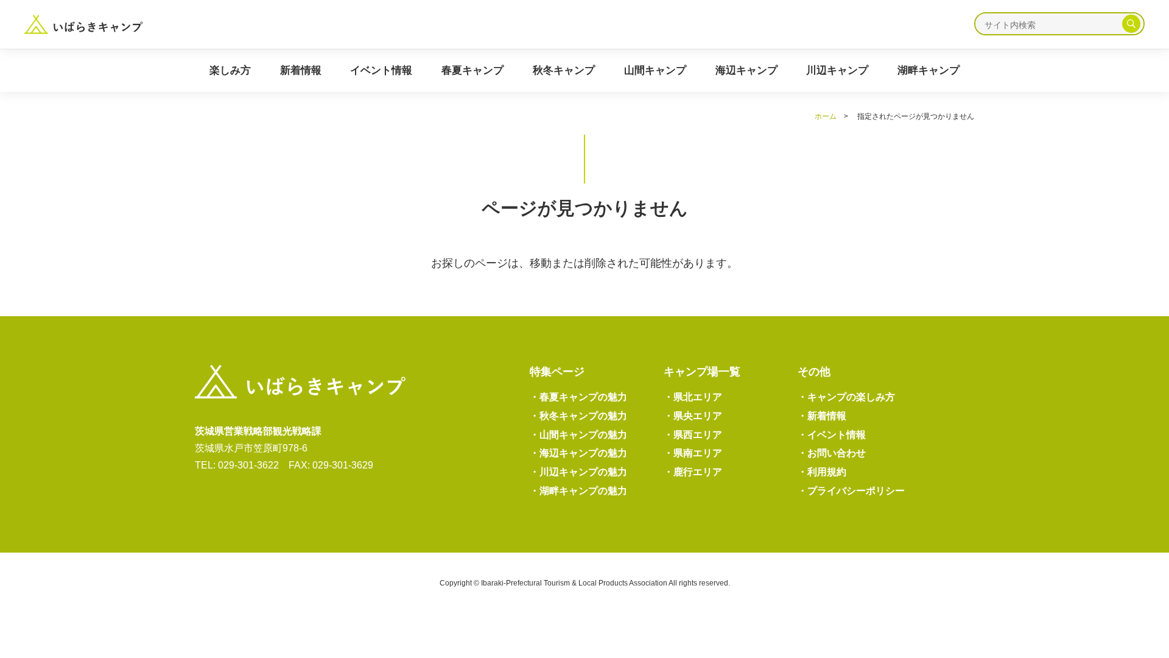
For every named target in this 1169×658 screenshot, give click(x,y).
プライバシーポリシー (851, 491)
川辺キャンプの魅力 (578, 472)
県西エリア (693, 435)
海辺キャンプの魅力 (578, 453)
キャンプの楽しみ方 (846, 397)
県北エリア (693, 397)
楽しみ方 (230, 70)
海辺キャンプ (746, 70)
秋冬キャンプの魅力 (578, 416)
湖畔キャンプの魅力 (578, 491)
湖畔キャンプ (928, 70)
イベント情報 (381, 70)
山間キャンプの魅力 (578, 435)
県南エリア (693, 453)
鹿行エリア (693, 472)
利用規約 (822, 472)
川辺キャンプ (837, 70)
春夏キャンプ (472, 70)
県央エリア (693, 416)
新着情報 (300, 70)
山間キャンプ (655, 70)
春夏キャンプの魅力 (578, 397)
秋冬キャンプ (564, 70)
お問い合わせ (832, 453)
